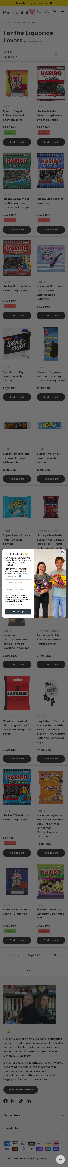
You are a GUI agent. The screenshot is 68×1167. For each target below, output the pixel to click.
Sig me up (18, 611)
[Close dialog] (63, 552)
